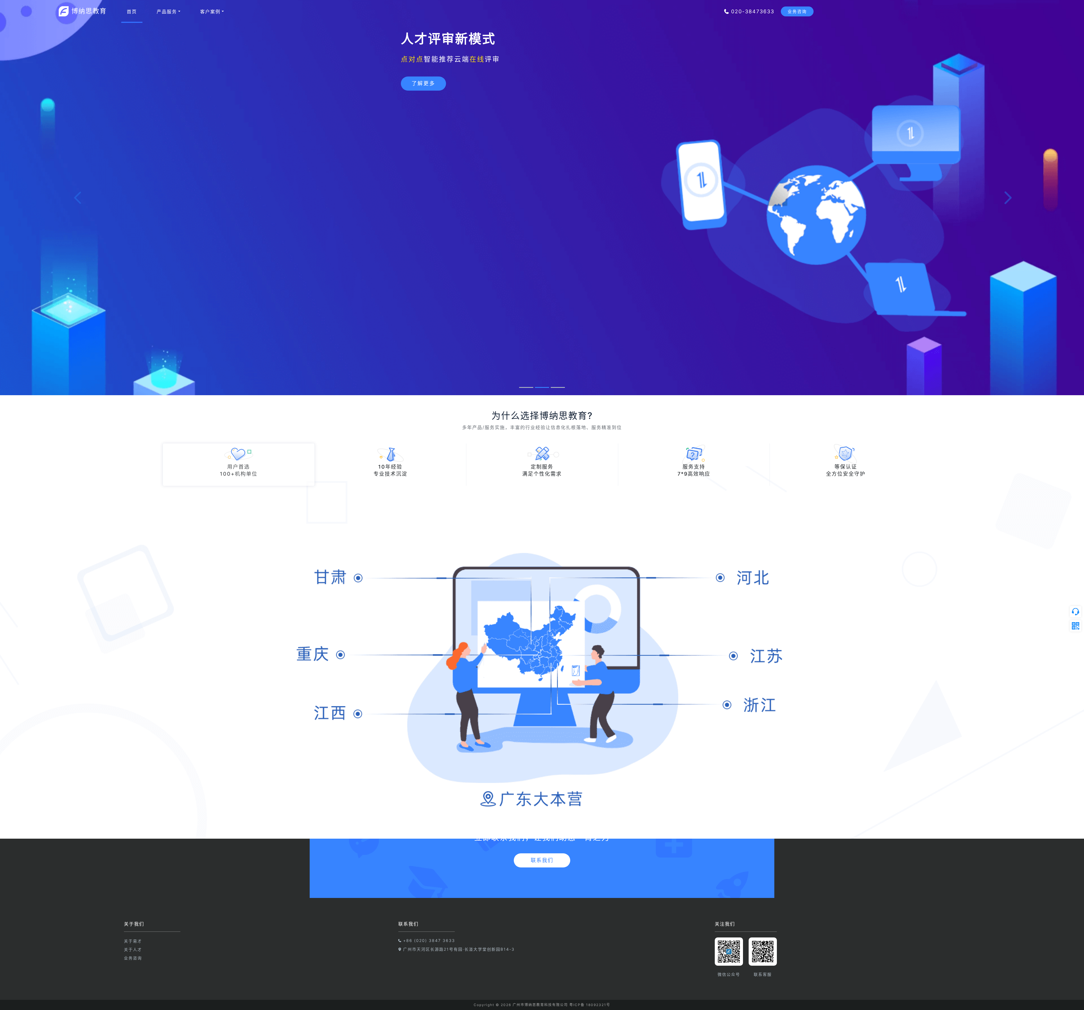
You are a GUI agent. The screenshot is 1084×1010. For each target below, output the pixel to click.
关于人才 (133, 949)
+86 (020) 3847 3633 (429, 940)
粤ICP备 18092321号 (589, 1005)
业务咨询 (133, 958)
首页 (132, 11)
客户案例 (210, 11)
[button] (81, 197)
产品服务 (167, 11)
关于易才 (133, 941)
